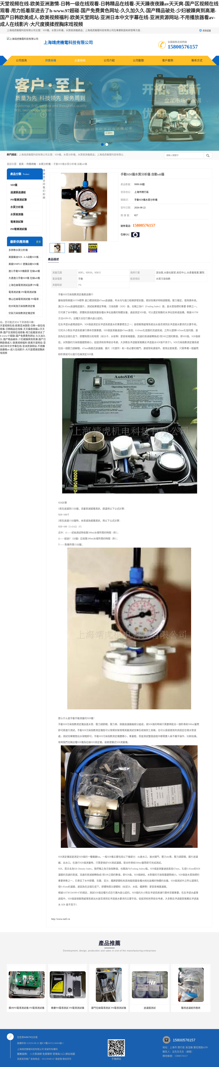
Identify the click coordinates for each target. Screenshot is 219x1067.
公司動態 (138, 60)
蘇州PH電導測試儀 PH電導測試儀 (26, 1008)
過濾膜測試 (150, 1008)
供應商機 (50, 60)
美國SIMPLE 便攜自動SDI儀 (24, 264)
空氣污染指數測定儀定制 (22, 313)
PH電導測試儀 (18, 229)
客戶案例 (167, 60)
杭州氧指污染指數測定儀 (22, 306)
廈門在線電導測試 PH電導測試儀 (108, 1008)
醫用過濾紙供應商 (190, 1008)
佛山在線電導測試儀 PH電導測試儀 (25, 299)
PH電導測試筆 (18, 199)
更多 (38, 242)
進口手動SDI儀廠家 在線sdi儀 (24, 271)
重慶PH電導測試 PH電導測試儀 (67, 1008)
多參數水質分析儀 (18, 250)
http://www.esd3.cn (60, 919)
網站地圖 (70, 1054)
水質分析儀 (45, 164)
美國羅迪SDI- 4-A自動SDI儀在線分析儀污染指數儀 (25, 257)
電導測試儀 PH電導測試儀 (22, 292)
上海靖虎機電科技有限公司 (30, 1049)
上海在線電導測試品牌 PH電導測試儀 (25, 285)
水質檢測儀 (16, 214)
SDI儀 (13, 185)
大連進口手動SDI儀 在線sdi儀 (24, 278)
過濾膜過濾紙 (18, 192)
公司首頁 (21, 60)
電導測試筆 (16, 221)
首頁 (21, 164)
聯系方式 (196, 60)
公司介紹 (109, 60)
